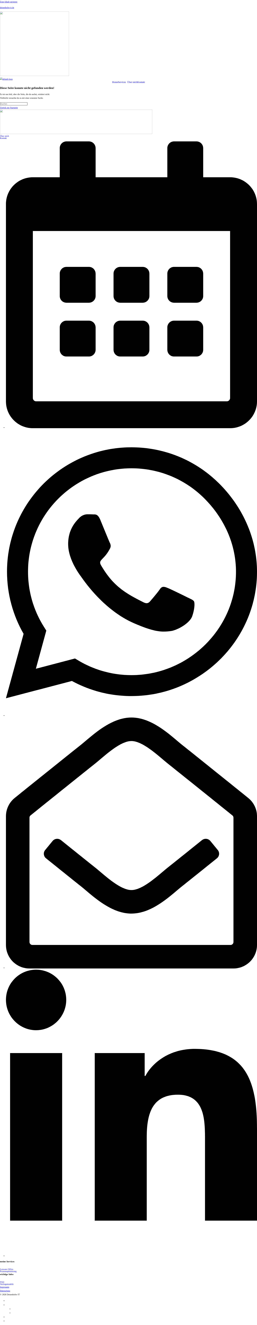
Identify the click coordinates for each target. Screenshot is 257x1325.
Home (115, 82)
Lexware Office (6, 1269)
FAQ (2, 1282)
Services (122, 82)
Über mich (132, 82)
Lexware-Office (20, 1308)
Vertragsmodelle (7, 1284)
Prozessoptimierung (8, 1271)
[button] (122, 82)
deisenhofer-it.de (7, 8)
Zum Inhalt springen (8, 2)
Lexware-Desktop (21, 1312)
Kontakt (141, 82)
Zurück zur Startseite (9, 108)
